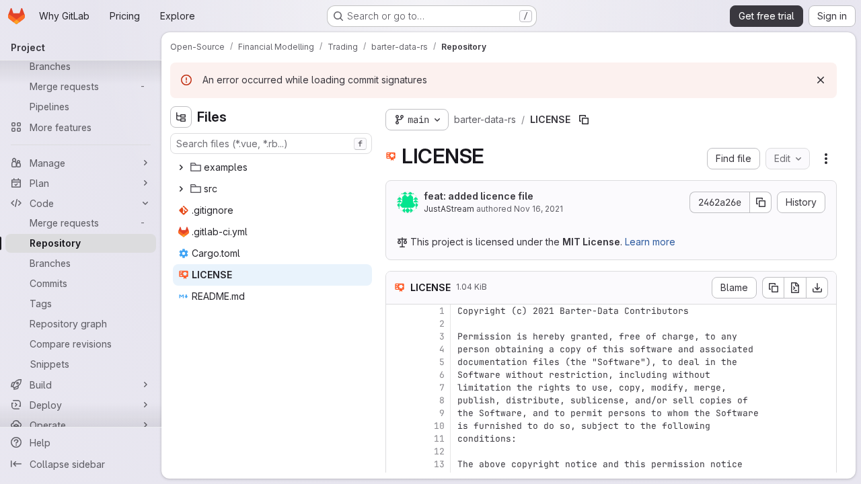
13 (439, 464)
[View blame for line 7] (397, 387)
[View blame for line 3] (397, 336)
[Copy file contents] (773, 287)
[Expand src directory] (181, 189)
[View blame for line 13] (397, 464)
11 (439, 438)
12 (439, 451)
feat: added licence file (478, 196)
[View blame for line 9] (397, 413)
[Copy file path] (584, 119)
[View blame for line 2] (397, 323)
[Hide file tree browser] (181, 117)
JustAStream (449, 209)
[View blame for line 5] (397, 362)
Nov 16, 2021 (538, 209)
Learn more (650, 241)
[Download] (817, 287)
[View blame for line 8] (397, 400)
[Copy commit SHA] (761, 202)
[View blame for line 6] (397, 374)
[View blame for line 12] (397, 451)
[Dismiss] (821, 80)
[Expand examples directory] (181, 167)
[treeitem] (272, 167)
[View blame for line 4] (397, 349)
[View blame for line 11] (397, 438)
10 (439, 426)
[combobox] (271, 143)
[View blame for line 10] (397, 425)
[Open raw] (795, 287)
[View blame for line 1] (397, 311)
